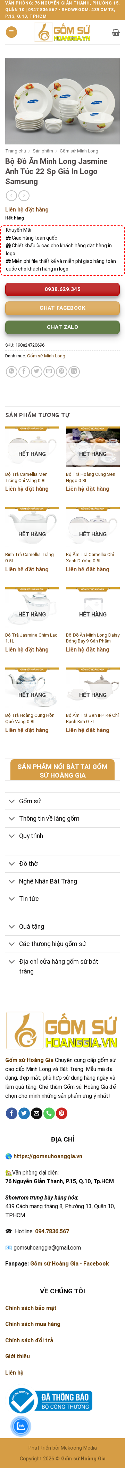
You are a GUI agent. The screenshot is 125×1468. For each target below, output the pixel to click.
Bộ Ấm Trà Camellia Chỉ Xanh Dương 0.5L (90, 557)
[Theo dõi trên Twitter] (24, 1113)
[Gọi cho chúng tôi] (49, 1113)
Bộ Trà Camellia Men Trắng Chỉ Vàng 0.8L (26, 477)
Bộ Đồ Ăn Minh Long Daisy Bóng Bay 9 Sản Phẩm (92, 638)
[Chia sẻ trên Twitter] (36, 372)
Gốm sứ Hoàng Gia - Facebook (69, 1263)
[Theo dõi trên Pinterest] (61, 1113)
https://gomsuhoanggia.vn (48, 1156)
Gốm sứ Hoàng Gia (29, 1060)
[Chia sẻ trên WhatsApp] (11, 372)
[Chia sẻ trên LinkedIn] (74, 372)
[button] (11, 32)
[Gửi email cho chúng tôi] (36, 1113)
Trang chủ (15, 151)
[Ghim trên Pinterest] (61, 372)
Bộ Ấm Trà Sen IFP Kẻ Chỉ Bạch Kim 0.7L (92, 718)
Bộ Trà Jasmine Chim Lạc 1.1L (31, 638)
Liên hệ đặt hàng (27, 209)
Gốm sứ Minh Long (79, 151)
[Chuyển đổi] (12, 801)
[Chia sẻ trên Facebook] (24, 372)
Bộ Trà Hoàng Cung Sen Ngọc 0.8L (90, 477)
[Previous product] (23, 195)
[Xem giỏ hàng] (116, 32)
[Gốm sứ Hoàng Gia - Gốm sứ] (62, 32)
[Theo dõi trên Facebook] (11, 1113)
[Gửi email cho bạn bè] (49, 372)
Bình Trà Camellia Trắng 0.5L (29, 557)
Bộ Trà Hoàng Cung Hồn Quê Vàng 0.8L (30, 718)
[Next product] (11, 195)
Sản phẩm (43, 151)
